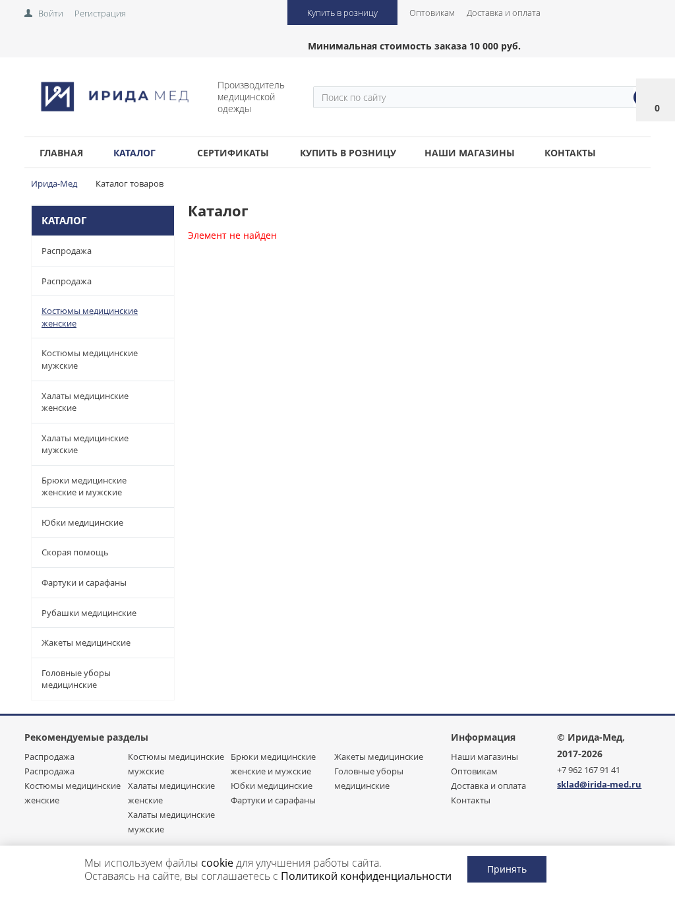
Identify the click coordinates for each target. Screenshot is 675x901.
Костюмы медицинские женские (90, 317)
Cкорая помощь (75, 552)
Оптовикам (432, 12)
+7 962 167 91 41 (588, 770)
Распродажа (67, 251)
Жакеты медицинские (86, 642)
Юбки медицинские (82, 522)
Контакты (570, 152)
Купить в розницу (342, 12)
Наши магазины (470, 152)
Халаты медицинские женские (85, 402)
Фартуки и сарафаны (84, 582)
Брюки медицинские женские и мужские (84, 486)
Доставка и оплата (504, 12)
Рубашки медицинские (89, 613)
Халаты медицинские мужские (85, 444)
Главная (61, 152)
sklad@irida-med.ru (599, 784)
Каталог (134, 152)
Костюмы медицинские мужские (90, 359)
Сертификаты (233, 152)
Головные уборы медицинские (76, 679)
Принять (507, 869)
